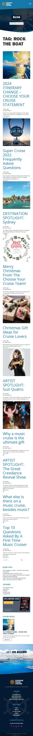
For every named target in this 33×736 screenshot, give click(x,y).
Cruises (16, 713)
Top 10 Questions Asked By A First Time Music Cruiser (15, 536)
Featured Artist (6, 592)
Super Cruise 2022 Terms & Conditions (12, 579)
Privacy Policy (16, 735)
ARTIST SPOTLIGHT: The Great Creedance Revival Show (14, 469)
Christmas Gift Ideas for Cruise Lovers (15, 332)
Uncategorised (6, 593)
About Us (16, 710)
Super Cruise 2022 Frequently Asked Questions (14, 159)
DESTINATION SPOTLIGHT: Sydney (15, 218)
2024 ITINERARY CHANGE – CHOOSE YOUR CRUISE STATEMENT (16, 94)
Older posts (6, 557)
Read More (5, 117)
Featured (5, 590)
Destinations (6, 589)
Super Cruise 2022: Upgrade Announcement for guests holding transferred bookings (16, 575)
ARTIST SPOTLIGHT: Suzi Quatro (13, 385)
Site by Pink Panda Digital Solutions (16, 733)
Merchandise (16, 715)
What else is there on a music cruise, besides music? (16, 503)
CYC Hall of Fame (16, 711)
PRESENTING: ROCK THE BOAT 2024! (12, 573)
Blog (16, 708)
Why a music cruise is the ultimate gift (14, 438)
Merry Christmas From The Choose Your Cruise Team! (14, 275)
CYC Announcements (8, 587)
